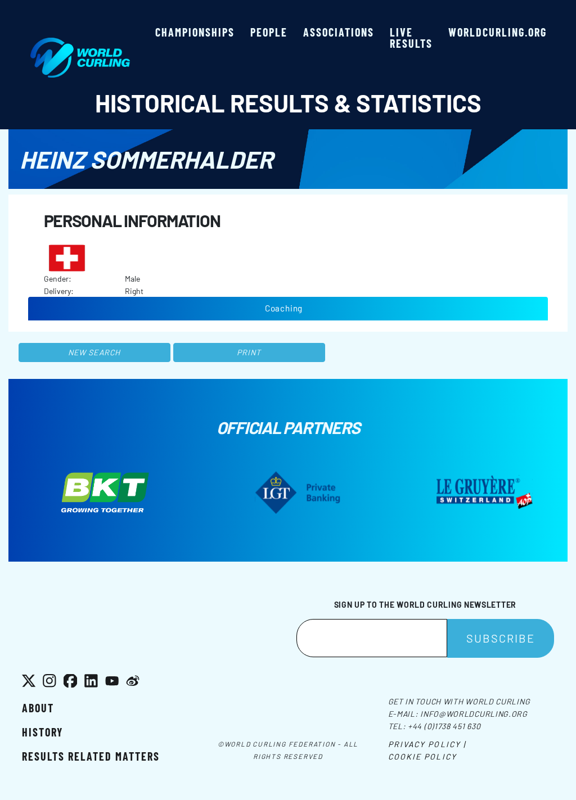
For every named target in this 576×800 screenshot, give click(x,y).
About (38, 708)
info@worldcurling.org (474, 713)
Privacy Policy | (427, 744)
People (268, 32)
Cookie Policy (422, 756)
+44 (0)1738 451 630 (444, 726)
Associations (338, 32)
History (42, 732)
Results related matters (91, 756)
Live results (411, 37)
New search (94, 352)
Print (249, 352)
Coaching (284, 308)
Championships (195, 32)
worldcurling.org (497, 32)
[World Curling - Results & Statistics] (80, 43)
